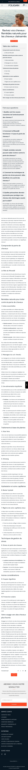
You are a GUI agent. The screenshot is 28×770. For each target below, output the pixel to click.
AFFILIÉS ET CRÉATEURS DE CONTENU (10, 741)
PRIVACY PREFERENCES (6, 726)
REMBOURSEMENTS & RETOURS (8, 719)
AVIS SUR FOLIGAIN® (6, 736)
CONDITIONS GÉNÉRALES (7, 722)
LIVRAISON (3, 717)
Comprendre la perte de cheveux (11, 50)
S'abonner (14, 704)
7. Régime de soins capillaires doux (12, 81)
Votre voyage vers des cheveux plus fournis (14, 97)
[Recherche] (26, 5)
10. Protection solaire (9, 95)
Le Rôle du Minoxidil (9, 52)
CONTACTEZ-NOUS (5, 715)
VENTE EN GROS (5, 739)
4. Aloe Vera (7, 71)
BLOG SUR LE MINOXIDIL (7, 746)
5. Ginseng (6, 73)
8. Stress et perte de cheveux (11, 87)
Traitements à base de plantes (10, 68)
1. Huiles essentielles (9, 60)
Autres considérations (8, 89)
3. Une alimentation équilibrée (11, 65)
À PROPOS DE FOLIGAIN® (7, 734)
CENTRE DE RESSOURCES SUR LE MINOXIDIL (11, 744)
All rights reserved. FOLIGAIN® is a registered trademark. (14, 766)
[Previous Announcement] (2, 2)
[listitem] (14, 1)
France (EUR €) (13, 761)
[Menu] (2, 5)
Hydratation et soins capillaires (11, 76)
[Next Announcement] (26, 2)
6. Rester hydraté (8, 79)
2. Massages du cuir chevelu (10, 63)
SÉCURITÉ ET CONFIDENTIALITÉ (8, 724)
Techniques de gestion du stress (11, 84)
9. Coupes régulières (9, 92)
